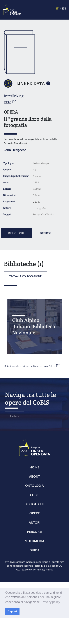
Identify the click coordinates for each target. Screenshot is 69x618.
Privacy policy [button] (51, 602)
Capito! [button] (12, 611)
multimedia (34, 541)
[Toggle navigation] (37, 10)
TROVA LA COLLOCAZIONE (25, 276)
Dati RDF (45, 233)
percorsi (34, 532)
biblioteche (35, 504)
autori (34, 522)
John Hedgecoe (15, 150)
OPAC (7, 102)
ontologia (34, 485)
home (34, 467)
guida (35, 550)
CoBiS (34, 495)
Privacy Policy (45, 569)
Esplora (14, 415)
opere (34, 513)
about (34, 476)
